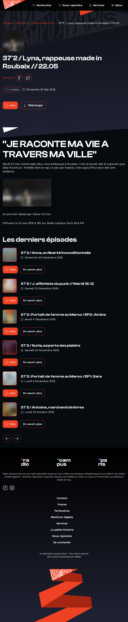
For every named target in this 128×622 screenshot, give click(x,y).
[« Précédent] (7, 438)
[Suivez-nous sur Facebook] (5, 488)
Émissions (22, 23)
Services (98, 5)
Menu (118, 5)
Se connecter (62, 542)
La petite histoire (62, 529)
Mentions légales (62, 517)
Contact (62, 498)
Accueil (7, 23)
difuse (78, 557)
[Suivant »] (16, 438)
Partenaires (62, 510)
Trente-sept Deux (43, 23)
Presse (62, 504)
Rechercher (44, 5)
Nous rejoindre (72, 5)
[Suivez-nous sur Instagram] (12, 488)
